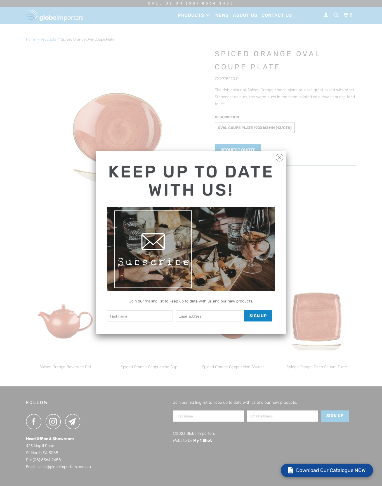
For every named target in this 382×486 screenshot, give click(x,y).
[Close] (279, 156)
